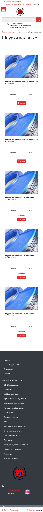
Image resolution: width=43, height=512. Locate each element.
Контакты (9, 4)
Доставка (17, 4)
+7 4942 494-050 (16, 23)
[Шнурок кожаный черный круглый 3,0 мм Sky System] (21, 124)
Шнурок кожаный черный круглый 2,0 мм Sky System (21, 82)
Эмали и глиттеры (11, 458)
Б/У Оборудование (11, 385)
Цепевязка (8, 389)
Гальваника (8, 412)
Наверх (6, 507)
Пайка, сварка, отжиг (12, 435)
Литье (6, 421)
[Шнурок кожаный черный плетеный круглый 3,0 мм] (21, 298)
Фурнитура (8, 454)
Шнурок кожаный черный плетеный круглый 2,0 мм (19, 198)
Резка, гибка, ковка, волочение (16, 444)
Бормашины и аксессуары (14, 403)
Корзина (28, 4)
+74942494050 (13, 490)
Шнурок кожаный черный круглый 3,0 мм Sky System (21, 140)
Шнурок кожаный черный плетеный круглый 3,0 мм (19, 315)
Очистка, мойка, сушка (13, 431)
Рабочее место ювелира (13, 449)
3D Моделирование (11, 394)
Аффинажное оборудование (15, 398)
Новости (7, 360)
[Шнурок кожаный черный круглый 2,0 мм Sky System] (21, 66)
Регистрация (16, 1)
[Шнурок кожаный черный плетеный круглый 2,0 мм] (21, 182)
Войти (8, 1)
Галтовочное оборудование (14, 408)
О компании (8, 369)
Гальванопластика (11, 417)
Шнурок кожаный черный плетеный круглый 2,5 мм (19, 257)
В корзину (21, 103)
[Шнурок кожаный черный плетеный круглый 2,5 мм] (21, 240)
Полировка (8, 440)
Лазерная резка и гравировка (15, 426)
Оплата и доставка (11, 364)
